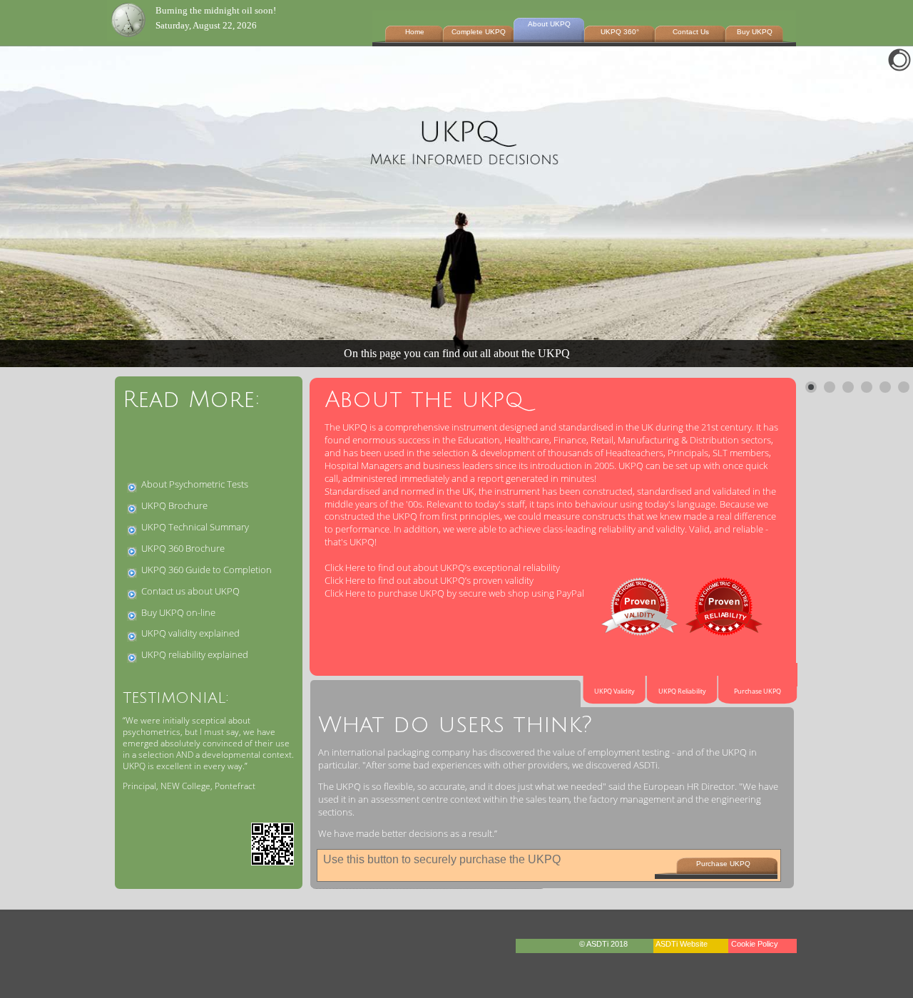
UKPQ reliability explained (194, 654)
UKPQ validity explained (190, 633)
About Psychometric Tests (194, 484)
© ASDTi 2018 (604, 944)
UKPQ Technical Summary (195, 526)
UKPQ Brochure (174, 505)
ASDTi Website (682, 944)
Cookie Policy (755, 944)
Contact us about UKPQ (190, 591)
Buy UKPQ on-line (178, 612)
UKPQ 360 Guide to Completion (206, 569)
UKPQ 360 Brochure (183, 548)
